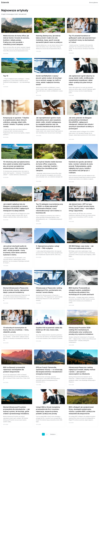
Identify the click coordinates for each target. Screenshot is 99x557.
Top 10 (5, 76)
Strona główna (93, 2)
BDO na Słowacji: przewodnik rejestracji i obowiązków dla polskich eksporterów (14, 369)
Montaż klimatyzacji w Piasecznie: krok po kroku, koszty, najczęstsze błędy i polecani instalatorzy (16, 290)
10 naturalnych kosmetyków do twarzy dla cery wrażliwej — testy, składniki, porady (16, 330)
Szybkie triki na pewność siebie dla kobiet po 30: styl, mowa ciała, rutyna (49, 330)
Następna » (53, 434)
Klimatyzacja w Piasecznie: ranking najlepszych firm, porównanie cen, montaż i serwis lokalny (49, 290)
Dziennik (5, 2)
